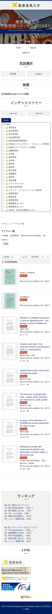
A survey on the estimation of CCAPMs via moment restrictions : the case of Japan (35, 423)
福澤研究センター (16, 207)
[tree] (26, 167)
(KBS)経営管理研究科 (18, 141)
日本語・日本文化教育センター (22, 210)
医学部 (11, 167)
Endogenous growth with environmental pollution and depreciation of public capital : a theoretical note (34, 450)
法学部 (11, 160)
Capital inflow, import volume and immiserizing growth (34, 371)
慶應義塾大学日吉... (17, 532)
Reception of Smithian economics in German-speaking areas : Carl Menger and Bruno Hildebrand (34, 320)
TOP (18, 48)
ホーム (5, 223)
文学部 (11, 154)
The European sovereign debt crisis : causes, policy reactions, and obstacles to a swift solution (34, 397)
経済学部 (12, 157)
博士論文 (12, 127)
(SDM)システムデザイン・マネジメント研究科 (29, 144)
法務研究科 (13, 150)
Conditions (24, 296)
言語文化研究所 (15, 187)
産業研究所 (13, 193)
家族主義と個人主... (17, 538)
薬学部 (11, 177)
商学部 (11, 164)
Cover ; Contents (27, 272)
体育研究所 (13, 200)
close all (38, 113)
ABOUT (26, 53)
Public (6, 120)
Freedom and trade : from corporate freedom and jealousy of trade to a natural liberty (35, 347)
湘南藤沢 (12, 174)
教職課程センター (16, 203)
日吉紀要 (12, 180)
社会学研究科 (14, 137)
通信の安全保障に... (17, 516)
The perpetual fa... (16, 530)
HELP (33, 48)
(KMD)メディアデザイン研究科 (22, 147)
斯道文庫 (12, 197)
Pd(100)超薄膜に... (16, 535)
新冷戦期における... (17, 510)
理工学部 (12, 170)
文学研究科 (13, 131)
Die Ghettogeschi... (16, 507)
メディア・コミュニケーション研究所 (25, 190)
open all (13, 113)
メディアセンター (16, 183)
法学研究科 (13, 134)
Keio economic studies (31, 235)
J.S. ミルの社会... (16, 513)
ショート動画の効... (17, 518)
